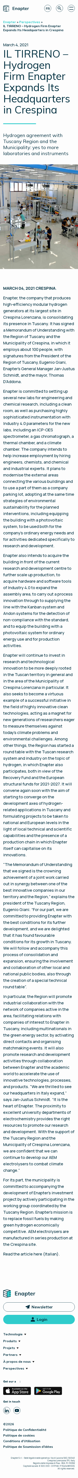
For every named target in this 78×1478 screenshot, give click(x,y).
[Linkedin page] (6, 1410)
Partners (10, 1355)
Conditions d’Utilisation (21, 1441)
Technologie (13, 1334)
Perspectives (13, 1368)
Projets (9, 1348)
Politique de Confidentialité (24, 1430)
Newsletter (42, 1306)
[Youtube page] (16, 1410)
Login (42, 1319)
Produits (10, 1341)
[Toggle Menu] (71, 8)
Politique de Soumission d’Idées (28, 1447)
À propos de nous (17, 1361)
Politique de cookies (19, 1435)
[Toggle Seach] (59, 8)
